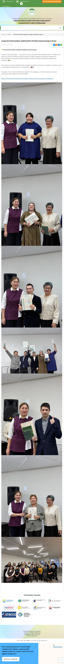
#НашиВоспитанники (28, 78)
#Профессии (49, 78)
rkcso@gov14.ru (10, 1)
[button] (31, 584)
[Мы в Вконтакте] (31, 1)
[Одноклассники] (57, 45)
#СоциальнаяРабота (40, 78)
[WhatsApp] (61, 45)
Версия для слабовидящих (52, 1)
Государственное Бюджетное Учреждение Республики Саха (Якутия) (32, 21)
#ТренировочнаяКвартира (14, 78)
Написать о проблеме (10, 659)
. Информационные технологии (35, 640)
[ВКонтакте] (54, 45)
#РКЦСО (3, 78)
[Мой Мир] (59, 45)
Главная (4, 34)
